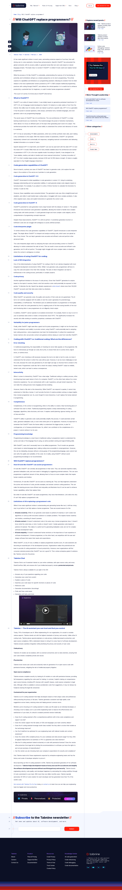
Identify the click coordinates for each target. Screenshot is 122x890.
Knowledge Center (71, 853)
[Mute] (67, 624)
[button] (45, 610)
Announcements (94, 134)
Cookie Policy (51, 868)
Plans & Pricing (32, 857)
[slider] (44, 623)
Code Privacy (51, 857)
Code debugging (70, 862)
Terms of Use (51, 862)
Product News (93, 149)
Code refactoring (70, 859)
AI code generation (71, 857)
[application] (45, 610)
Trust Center (51, 865)
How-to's (92, 144)
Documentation (32, 862)
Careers (13, 859)
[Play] (21, 624)
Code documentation (71, 865)
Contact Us (14, 862)
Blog (19, 14)
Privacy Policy (51, 859)
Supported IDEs (32, 859)
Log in (90, 5)
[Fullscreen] (70, 624)
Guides (92, 139)
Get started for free (103, 5)
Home (15, 14)
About (13, 857)
